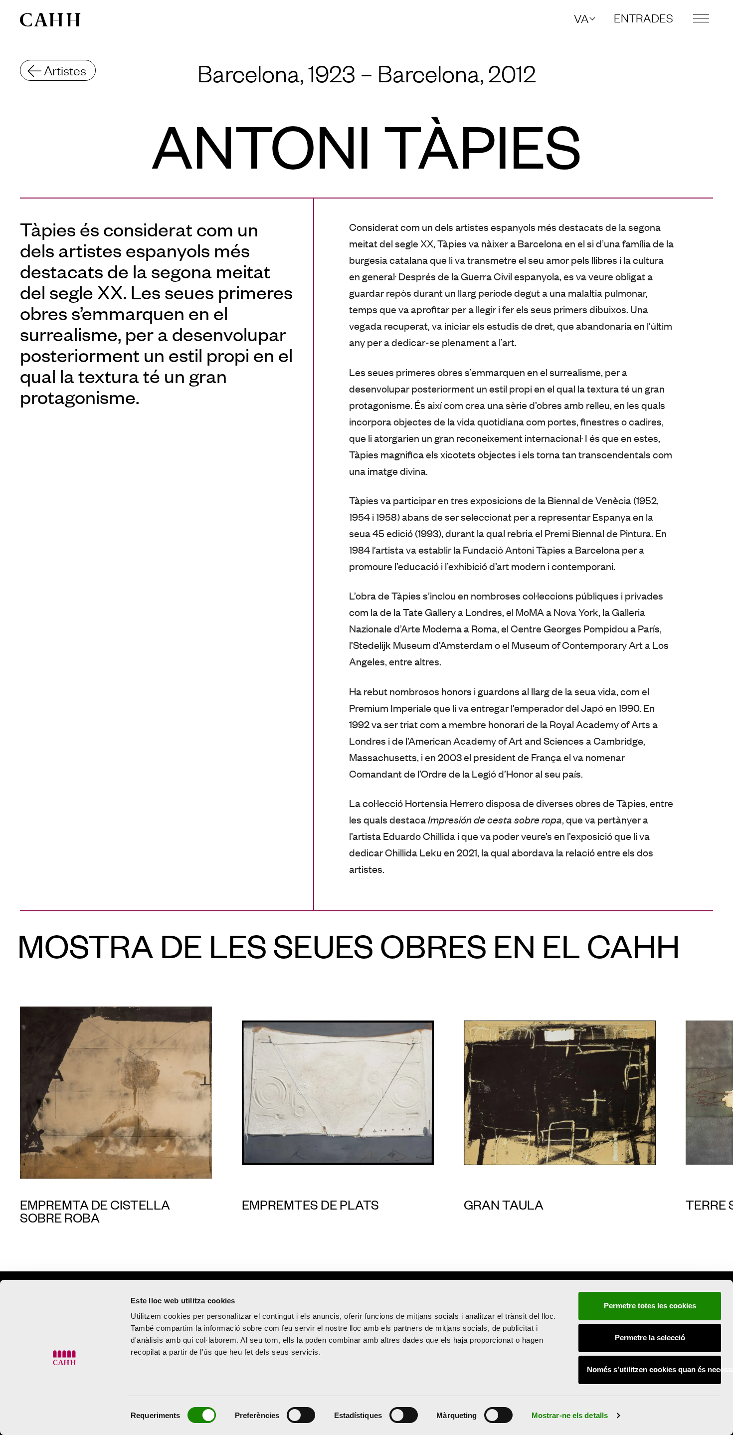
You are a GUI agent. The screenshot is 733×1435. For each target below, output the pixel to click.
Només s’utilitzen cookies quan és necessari (654, 1369)
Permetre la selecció (650, 1337)
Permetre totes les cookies (650, 1305)
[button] (584, 18)
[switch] (301, 1415)
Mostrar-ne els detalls (570, 1415)
